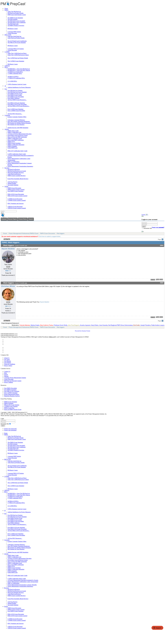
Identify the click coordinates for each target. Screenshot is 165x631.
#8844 (161, 245)
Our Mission (7, 361)
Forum (6, 186)
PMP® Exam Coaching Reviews (17, 175)
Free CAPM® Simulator (10, 393)
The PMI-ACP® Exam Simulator (17, 42)
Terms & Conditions (9, 364)
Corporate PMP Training (14, 31)
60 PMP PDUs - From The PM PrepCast (19, 69)
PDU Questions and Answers (16, 203)
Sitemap (6, 376)
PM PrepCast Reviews (14, 169)
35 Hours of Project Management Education (19, 134)
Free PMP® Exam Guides (15, 95)
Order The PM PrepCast (14, 11)
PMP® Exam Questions (14, 143)
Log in (2, 425)
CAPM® (7, 52)
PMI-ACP (52, 337)
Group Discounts (12, 33)
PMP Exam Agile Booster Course (17, 14)
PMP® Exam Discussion (14, 188)
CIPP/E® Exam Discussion (15, 206)
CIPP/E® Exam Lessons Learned (17, 208)
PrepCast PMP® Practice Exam (12, 409)
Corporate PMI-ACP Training (16, 48)
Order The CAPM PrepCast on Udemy (18, 55)
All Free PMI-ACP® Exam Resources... (18, 106)
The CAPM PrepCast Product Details (18, 58)
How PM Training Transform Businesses (19, 121)
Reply (157, 279)
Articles (7, 129)
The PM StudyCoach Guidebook (17, 22)
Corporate (7, 115)
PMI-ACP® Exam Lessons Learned (17, 195)
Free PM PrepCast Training (15, 90)
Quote (161, 279)
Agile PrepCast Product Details (16, 38)
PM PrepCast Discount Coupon (12, 380)
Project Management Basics (11, 394)
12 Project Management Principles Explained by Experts (23, 580)
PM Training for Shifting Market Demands (19, 123)
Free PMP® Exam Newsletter (16, 96)
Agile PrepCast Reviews (14, 174)
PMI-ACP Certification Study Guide (17, 151)
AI (5, 86)
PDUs (6, 67)
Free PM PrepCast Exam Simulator (17, 92)
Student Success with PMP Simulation (18, 127)
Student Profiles (12, 183)
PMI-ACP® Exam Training (11, 405)
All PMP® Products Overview (16, 25)
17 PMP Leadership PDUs (15, 73)
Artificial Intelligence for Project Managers (19, 87)
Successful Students (13, 185)
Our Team (7, 359)
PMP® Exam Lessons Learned (16, 189)
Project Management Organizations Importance (20, 166)
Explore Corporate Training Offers (17, 117)
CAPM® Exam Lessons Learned (17, 200)
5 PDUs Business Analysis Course (17, 84)
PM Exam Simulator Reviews (16, 172)
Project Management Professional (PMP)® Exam (23, 233)
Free (6, 89)
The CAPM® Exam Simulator (16, 61)
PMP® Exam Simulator (10, 401)
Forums (4, 219)
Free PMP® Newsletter (10, 388)
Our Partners (7, 362)
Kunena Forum (86, 331)
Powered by (78, 331)
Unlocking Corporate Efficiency (16, 120)
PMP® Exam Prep (9, 408)
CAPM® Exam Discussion (15, 199)
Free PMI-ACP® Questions (11, 391)
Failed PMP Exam (12, 147)
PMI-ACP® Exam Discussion (16, 194)
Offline (8, 266)
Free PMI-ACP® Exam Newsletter (17, 104)
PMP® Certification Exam (15, 138)
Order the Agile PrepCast (14, 36)
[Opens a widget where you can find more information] (157, 628)
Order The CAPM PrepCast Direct (17, 53)
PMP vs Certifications (13, 161)
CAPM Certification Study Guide (17, 154)
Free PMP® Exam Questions (15, 191)
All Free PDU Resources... (15, 113)
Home (6, 8)
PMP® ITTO (11, 141)
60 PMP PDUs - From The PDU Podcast (19, 70)
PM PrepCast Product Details (15, 13)
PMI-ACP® (8, 35)
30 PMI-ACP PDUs (13, 76)
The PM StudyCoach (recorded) (16, 21)
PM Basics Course (13, 28)
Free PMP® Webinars (14, 98)
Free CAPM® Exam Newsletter (16, 110)
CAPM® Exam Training (11, 406)
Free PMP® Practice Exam (15, 93)
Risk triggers (60, 233)
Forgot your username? (158, 227)
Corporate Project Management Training (15, 377)
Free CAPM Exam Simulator (15, 109)
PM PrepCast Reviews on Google (17, 171)
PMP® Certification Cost (14, 132)
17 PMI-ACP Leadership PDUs (16, 78)
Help (5, 373)
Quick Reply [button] (153, 279)
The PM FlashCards (13, 24)
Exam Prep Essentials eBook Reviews (18, 178)
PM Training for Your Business (16, 124)
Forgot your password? (10, 428)
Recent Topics (12, 219)
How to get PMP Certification (16, 140)
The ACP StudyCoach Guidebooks (17, 41)
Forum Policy (23, 219)
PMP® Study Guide (13, 130)
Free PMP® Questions (10, 389)
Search (31, 219)
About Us (6, 358)
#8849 (161, 283)
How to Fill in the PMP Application (17, 137)
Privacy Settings (8, 382)
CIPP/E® (7, 65)
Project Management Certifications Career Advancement (23, 581)
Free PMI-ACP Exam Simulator (16, 103)
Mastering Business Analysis (12, 396)
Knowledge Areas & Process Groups (18, 135)
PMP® (6, 10)
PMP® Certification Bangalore (16, 144)
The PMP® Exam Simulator (15, 17)
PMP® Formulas (12, 146)
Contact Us (7, 371)
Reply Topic (7, 239)
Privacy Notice (8, 365)
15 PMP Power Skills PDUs (15, 72)
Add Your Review (12, 182)
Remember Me (147, 228)
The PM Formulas (12, 19)
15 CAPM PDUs (12, 81)
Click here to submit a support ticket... (50, 236)
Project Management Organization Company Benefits (22, 585)
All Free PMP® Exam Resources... (17, 100)
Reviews (7, 168)
